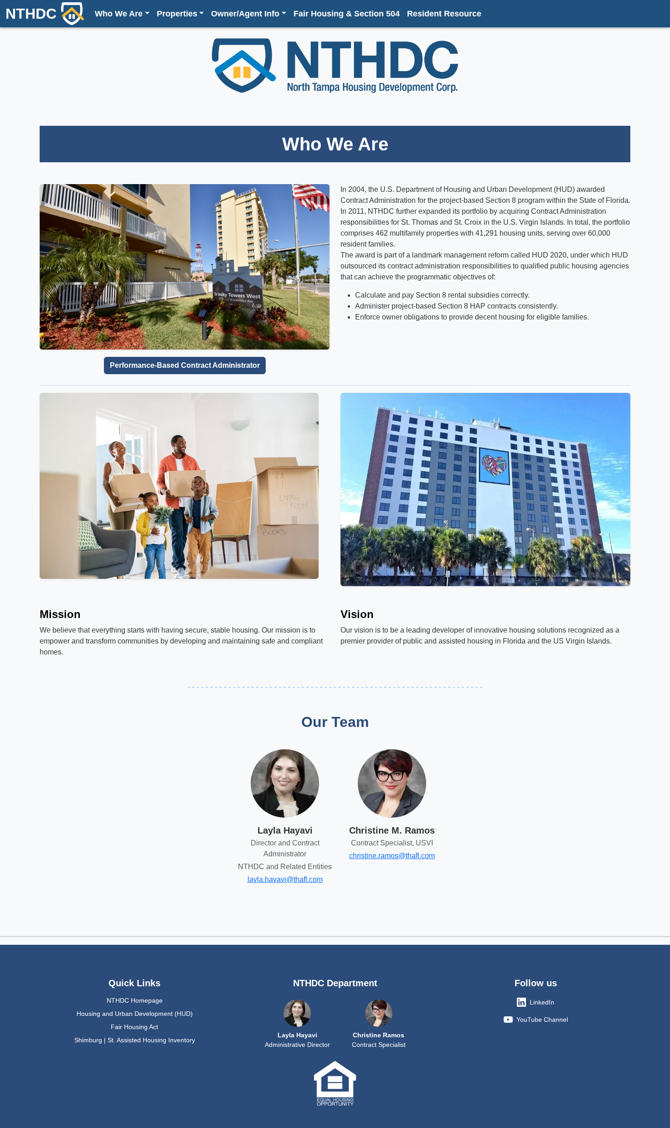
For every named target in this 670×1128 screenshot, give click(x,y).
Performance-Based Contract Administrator (185, 365)
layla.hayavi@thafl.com (285, 879)
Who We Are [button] (119, 13)
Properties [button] (177, 13)
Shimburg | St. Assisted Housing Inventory (134, 1040)
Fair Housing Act (134, 1026)
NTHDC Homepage (135, 1000)
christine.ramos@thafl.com (392, 856)
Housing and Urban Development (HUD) (135, 1013)
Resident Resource (444, 13)
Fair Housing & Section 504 (347, 13)
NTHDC (31, 13)
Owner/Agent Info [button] (245, 13)
